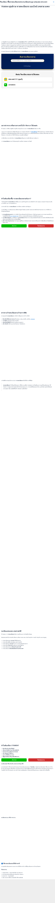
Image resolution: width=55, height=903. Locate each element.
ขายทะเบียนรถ (34, 131)
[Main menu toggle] (53, 2)
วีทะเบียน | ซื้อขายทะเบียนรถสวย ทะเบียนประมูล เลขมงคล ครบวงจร (23, 2)
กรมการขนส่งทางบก (14, 216)
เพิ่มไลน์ (14, 226)
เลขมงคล (33, 319)
